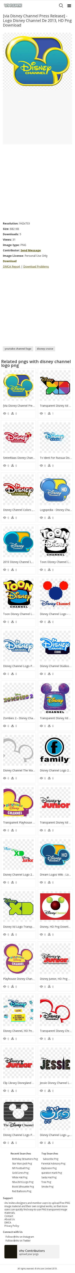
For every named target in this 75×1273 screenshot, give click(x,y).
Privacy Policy (11, 1225)
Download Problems (36, 266)
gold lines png (20, 1172)
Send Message (31, 250)
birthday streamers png (25, 1159)
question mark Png (51, 1172)
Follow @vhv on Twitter (17, 1240)
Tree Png (46, 1182)
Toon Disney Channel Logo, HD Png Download (32, 614)
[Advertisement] (37, 181)
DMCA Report (11, 266)
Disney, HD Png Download (56, 926)
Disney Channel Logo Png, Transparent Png (30, 1135)
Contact (8, 1216)
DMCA (7, 1222)
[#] (37, 61)
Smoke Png (47, 1186)
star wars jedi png (22, 1163)
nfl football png (20, 1168)
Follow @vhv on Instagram (19, 1236)
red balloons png (21, 1191)
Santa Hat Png (48, 1177)
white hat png (19, 1177)
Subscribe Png (50, 1159)
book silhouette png (23, 1186)
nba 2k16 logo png (22, 1182)
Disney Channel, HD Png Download (25, 1031)
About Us (9, 1219)
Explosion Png (49, 1168)
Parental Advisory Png (53, 1163)
